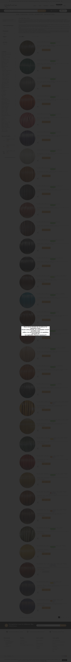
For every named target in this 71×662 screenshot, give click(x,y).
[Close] (48, 327)
